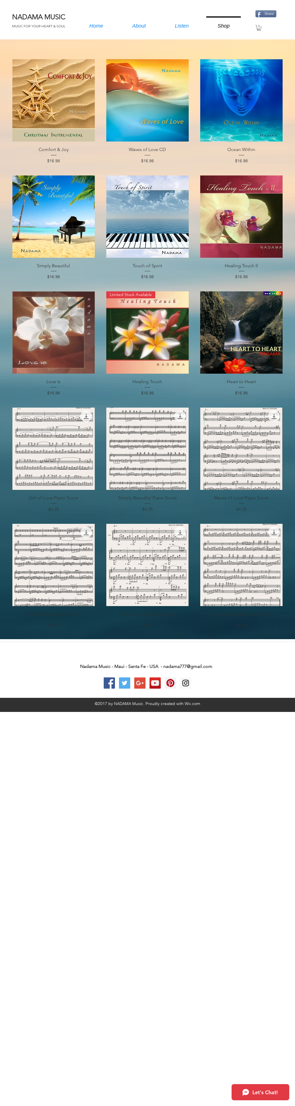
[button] (259, 28)
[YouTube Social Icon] (155, 683)
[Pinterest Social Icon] (170, 683)
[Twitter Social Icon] (124, 683)
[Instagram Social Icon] (185, 683)
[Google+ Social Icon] (139, 683)
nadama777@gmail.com (187, 666)
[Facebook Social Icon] (109, 683)
